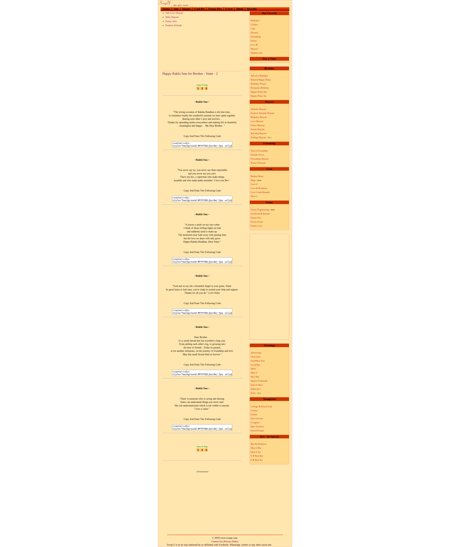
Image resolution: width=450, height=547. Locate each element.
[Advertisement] (202, 48)
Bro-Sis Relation (258, 444)
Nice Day (255, 376)
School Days (257, 385)
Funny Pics (215, 8)
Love (254, 44)
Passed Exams (257, 430)
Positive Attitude (173, 25)
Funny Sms (171, 21)
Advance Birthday (259, 75)
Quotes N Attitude (259, 380)
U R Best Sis (256, 460)
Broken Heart (257, 176)
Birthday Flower (258, 83)
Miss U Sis (256, 452)
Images (186, 8)
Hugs (256, 180)
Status (166, 8)
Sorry (256, 393)
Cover (229, 8)
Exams (254, 414)
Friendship (256, 36)
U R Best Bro (257, 456)
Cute (253, 28)
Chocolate (256, 356)
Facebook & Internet (260, 213)
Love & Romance (259, 188)
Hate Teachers (257, 426)
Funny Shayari (258, 125)
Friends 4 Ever (257, 154)
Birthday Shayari (259, 117)
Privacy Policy (231, 541)
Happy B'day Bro (259, 92)
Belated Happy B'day (261, 79)
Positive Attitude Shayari (262, 113)
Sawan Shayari (258, 129)
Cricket (254, 24)
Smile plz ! (256, 389)
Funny (254, 40)
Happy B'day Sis (258, 96)
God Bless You (258, 360)
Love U (254, 184)
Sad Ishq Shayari (258, 133)
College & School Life (261, 406)
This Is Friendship (259, 150)
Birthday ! (255, 20)
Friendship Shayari (260, 158)
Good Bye (255, 364)
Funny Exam (257, 221)
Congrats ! (256, 422)
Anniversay (256, 352)
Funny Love (256, 225)
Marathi (252, 8)
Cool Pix (199, 8)
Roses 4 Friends (258, 163)
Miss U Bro (256, 448)
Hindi (239, 8)
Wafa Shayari (172, 17)
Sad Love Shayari (174, 13)
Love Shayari (257, 121)
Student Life (256, 53)
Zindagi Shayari (261, 137)
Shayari (254, 48)
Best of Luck (257, 418)
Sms (176, 8)
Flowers (254, 32)
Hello (253, 368)
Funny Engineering (263, 209)
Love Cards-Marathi (260, 192)
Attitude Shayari (258, 109)
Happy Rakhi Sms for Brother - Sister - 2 (190, 73)
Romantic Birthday (260, 87)
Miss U (254, 196)
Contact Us (216, 541)
